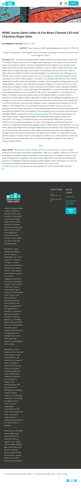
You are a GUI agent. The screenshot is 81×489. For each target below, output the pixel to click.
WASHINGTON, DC (56, 200)
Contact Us (70, 196)
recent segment (47, 76)
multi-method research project (36, 114)
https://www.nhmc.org (13, 166)
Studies (37, 108)
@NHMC (68, 166)
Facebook (51, 166)
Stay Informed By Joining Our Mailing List (71, 203)
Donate (73, 3)
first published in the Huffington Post (61, 73)
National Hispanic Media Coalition (30, 150)
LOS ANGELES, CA (55, 194)
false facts (66, 79)
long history (60, 106)
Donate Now (71, 211)
